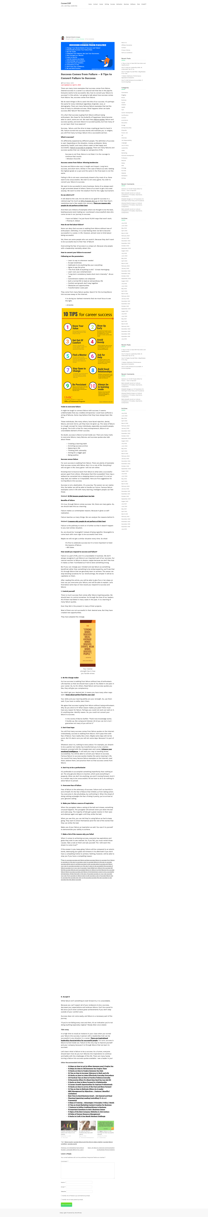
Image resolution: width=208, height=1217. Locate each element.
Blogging (123, 95)
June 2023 (124, 255)
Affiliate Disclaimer (126, 45)
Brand (123, 97)
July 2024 (124, 223)
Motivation (119, 4)
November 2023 (125, 243)
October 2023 (125, 245)
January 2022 (125, 298)
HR (122, 135)
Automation (124, 92)
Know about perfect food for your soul (80, 695)
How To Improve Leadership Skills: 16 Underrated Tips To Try (131, 68)
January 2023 (125, 268)
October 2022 (125, 276)
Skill (122, 165)
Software (132, 4)
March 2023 (124, 263)
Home (90, 4)
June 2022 (124, 286)
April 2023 (124, 261)
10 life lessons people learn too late (81, 496)
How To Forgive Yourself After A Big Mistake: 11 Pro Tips (133, 72)
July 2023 (124, 253)
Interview (124, 137)
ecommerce (124, 120)
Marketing (124, 153)
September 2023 (126, 248)
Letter (123, 150)
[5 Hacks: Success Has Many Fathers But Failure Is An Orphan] (69, 1125)
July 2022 (124, 283)
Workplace (124, 175)
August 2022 (124, 281)
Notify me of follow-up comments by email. (76, 1195)
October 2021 (125, 306)
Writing (107, 4)
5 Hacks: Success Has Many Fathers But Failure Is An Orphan (68, 1132)
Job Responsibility (126, 140)
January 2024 (125, 238)
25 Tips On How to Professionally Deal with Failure (86, 1132)
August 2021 (124, 311)
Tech (122, 109)
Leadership (124, 148)
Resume (123, 160)
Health (123, 107)
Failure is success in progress (81, 148)
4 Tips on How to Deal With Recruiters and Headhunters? (133, 64)
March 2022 (124, 293)
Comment (64, 1161)
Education (124, 122)
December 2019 (125, 334)
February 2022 (125, 296)
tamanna (123, 188)
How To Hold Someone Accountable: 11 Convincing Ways (132, 81)
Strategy (123, 168)
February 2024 (125, 235)
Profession (124, 158)
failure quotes (99, 119)
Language (124, 143)
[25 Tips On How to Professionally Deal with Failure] (87, 1125)
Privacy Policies (125, 50)
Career (101, 4)
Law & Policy (125, 145)
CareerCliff (66, 3)
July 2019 (124, 339)
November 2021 (125, 303)
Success (82, 39)
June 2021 (124, 316)
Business (126, 4)
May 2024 (124, 228)
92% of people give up (89, 201)
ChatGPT (143, 4)
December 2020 (125, 329)
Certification (124, 115)
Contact (95, 4)
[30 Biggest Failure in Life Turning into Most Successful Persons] (105, 1125)
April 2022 (124, 291)
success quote (72, 1144)
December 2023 (125, 240)
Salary (123, 163)
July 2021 (124, 313)
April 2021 (124, 321)
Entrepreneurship (126, 127)
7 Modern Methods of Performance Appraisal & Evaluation (131, 76)
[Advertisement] (104, 20)
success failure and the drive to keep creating (87, 1142)
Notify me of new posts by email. (72, 1199)
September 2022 (126, 278)
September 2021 (125, 308)
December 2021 (125, 301)
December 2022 (125, 271)
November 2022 (125, 273)
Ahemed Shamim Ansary (73, 37)
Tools (138, 4)
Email (63, 1187)
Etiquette (124, 130)
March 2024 (124, 233)
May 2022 (124, 288)
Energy (123, 125)
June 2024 (124, 225)
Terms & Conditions (126, 52)
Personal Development (127, 155)
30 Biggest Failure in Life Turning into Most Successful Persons (105, 1132)
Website (63, 1191)
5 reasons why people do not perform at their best (87, 521)
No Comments (90, 39)
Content (123, 117)
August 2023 (124, 250)
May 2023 (124, 258)
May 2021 (124, 318)
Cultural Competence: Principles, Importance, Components (131, 194)
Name (63, 1182)
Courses (112, 4)
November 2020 (125, 331)
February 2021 (125, 326)
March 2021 (124, 323)
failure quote (69, 1142)
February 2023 (125, 266)
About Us (124, 42)
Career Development (127, 112)
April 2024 (124, 230)
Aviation (123, 104)
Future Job (124, 132)
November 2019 (125, 336)
